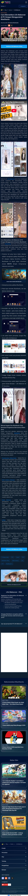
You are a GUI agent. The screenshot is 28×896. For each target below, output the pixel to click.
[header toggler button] (26, 2)
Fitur (3, 857)
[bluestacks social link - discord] (3, 878)
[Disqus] (14, 652)
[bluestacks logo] (5, 2)
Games (10, 10)
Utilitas (4, 520)
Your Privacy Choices (15, 895)
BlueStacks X (9, 563)
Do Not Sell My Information (11, 892)
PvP (2, 563)
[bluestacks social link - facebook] (9, 878)
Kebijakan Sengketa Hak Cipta (17, 891)
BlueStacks (8, 244)
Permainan (4, 852)
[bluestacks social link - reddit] (6, 878)
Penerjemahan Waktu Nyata (9, 458)
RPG (12, 557)
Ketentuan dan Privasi (6, 891)
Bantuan (4, 869)
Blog (6, 10)
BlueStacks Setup (5, 560)
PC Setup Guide (5, 557)
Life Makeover (17, 10)
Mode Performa (6, 500)
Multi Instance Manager (8, 480)
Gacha (17, 557)
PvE (22, 560)
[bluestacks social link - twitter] (12, 878)
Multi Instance (15, 560)
